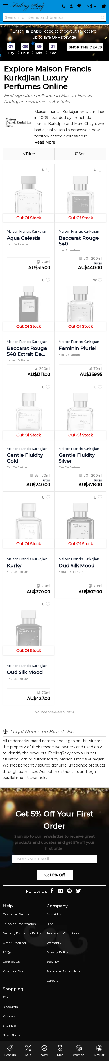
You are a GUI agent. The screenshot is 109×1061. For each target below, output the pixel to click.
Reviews (9, 1016)
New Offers (11, 1035)
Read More (44, 142)
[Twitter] (78, 891)
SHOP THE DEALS (85, 47)
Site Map (9, 1025)
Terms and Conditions (63, 933)
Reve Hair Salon (14, 971)
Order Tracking (14, 943)
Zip (5, 997)
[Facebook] (51, 891)
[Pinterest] (69, 891)
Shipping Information (19, 924)
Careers (52, 980)
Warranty (54, 943)
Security (53, 961)
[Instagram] (60, 891)
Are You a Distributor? (63, 971)
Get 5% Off (54, 875)
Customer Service (16, 914)
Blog (50, 924)
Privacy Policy (57, 952)
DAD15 (36, 31)
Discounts (10, 1007)
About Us (54, 914)
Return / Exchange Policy (22, 933)
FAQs (7, 952)
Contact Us (11, 961)
